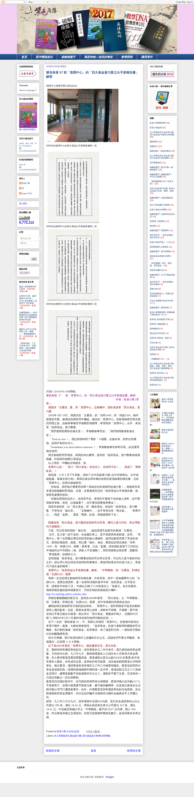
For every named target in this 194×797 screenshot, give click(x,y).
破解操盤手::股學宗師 (159, 307)
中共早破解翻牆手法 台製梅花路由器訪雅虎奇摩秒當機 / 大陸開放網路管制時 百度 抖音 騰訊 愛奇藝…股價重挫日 (162, 527)
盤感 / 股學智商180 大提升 (168, 400)
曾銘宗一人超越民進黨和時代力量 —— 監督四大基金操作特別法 (168, 480)
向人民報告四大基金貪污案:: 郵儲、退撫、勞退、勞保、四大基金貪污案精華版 (162, 366)
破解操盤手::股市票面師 (160, 251)
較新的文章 (53, 750)
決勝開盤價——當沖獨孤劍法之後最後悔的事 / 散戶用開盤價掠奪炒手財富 (28, 316)
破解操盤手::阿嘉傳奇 (159, 230)
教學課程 (127, 56)
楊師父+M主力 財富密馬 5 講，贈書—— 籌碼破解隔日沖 (27, 332)
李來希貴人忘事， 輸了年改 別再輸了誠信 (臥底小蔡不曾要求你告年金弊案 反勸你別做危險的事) (162, 546)
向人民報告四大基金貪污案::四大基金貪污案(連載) (162, 156)
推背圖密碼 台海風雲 (159, 247)
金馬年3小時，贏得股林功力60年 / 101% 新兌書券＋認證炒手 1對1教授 (28, 299)
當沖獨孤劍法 (44, 56)
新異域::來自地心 (157, 373)
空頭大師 (154, 342)
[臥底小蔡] (20, 167)
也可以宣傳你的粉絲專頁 (27, 151)
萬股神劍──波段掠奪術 (160, 151)
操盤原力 (154, 146)
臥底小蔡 (22, 164)
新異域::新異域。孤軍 (159, 338)
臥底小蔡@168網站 (158, 209)
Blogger (110, 777)
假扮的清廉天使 (157, 270)
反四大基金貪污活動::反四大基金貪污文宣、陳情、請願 (162, 189)
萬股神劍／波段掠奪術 (98, 56)
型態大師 (154, 289)
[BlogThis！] (90, 731)
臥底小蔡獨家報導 (158, 123)
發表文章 (27, 238)
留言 (25, 243)
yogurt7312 (27, 193)
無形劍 (153, 354)
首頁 (24, 56)
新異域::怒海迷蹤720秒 (160, 319)
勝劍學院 (154, 141)
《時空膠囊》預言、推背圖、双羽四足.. (161, 264)
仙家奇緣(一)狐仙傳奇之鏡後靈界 (168, 509)
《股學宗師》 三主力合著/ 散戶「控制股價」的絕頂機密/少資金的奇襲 (27, 347)
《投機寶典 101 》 (158, 359)
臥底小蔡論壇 (156, 127)
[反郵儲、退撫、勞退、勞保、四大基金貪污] (20, 148)
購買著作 (147, 56)
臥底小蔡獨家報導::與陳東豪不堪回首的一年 (162, 313)
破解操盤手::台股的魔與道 (161, 198)
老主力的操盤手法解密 (160, 205)
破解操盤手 (68, 56)
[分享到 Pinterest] (98, 731)
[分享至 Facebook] (95, 731)
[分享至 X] (93, 731)
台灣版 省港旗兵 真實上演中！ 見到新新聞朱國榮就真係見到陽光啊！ (162, 419)
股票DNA (154, 385)
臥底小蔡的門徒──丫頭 (160, 242)
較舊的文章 (134, 750)
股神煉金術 (155, 328)
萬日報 (153, 226)
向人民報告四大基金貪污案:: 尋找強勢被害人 (162, 379)
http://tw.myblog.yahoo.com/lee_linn (66, 594)
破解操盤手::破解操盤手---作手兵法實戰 (161, 175)
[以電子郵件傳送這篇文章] (87, 731)
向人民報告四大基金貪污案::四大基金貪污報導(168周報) (82, 736)
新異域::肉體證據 (157, 324)
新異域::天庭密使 (157, 221)
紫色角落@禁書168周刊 (160, 256)
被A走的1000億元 (158, 333)
